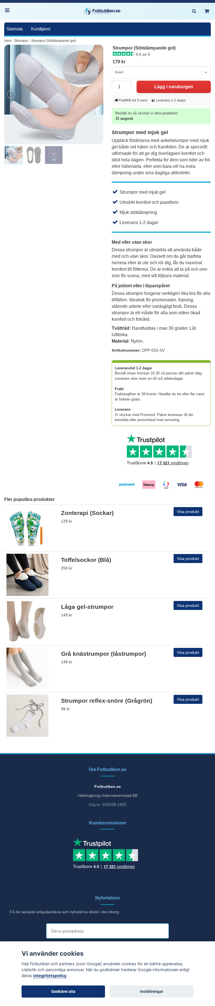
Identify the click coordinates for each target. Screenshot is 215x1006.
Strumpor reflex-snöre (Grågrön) (106, 700)
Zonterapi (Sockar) (87, 513)
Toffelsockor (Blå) (86, 560)
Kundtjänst (40, 28)
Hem (7, 41)
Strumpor (21, 41)
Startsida (14, 28)
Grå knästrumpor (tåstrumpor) (103, 653)
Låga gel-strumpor (87, 606)
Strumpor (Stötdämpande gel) (53, 41)
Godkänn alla (63, 991)
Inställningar (151, 991)
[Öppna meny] (8, 11)
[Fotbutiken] (101, 11)
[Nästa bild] (96, 94)
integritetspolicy (49, 975)
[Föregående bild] (11, 94)
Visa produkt (188, 511)
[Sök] (194, 11)
